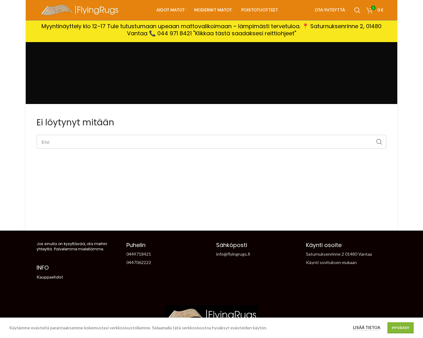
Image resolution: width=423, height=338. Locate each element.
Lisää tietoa (366, 327)
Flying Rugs (201, 220)
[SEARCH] (379, 142)
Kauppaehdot (50, 277)
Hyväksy (400, 327)
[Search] (357, 10)
